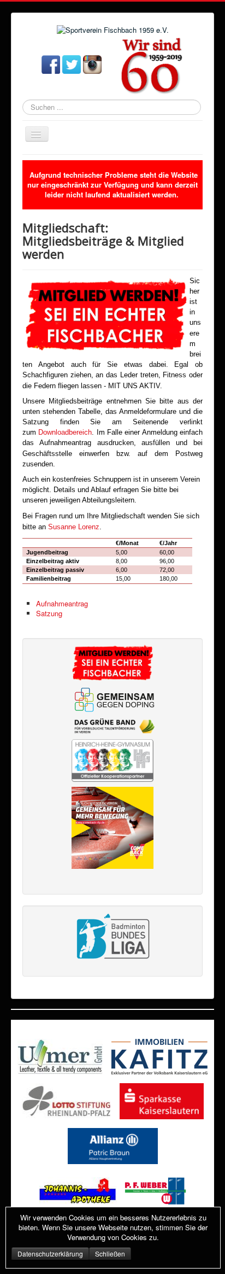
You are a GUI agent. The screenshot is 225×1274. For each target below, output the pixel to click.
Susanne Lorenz (73, 527)
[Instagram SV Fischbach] (92, 64)
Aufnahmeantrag (62, 603)
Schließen (110, 1253)
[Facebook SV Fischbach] (51, 64)
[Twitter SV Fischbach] (71, 64)
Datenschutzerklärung (50, 1253)
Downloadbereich (65, 432)
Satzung (49, 613)
